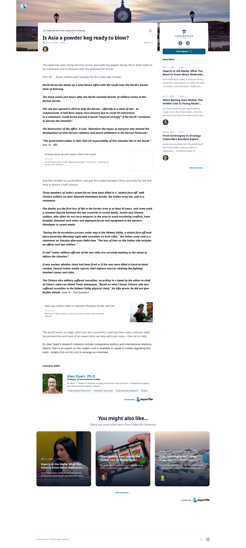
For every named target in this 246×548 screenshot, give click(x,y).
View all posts (123, 492)
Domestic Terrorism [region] (103, 390)
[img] (45, 49)
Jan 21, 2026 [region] (168, 96)
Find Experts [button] (182, 51)
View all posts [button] (197, 167)
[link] (45, 49)
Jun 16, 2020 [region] (52, 42)
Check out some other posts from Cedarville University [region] (123, 424)
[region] (98, 208)
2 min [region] (181, 131)
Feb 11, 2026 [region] (169, 67)
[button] (180, 43)
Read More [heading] (168, 59)
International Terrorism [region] (79, 390)
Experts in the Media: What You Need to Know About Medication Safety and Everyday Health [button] (183, 74)
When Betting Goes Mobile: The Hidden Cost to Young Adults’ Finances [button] (183, 103)
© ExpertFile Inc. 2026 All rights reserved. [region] (52, 539)
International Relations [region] (127, 390)
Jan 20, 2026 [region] (168, 131)
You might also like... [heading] (123, 418)
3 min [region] (62, 42)
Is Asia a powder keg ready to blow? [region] (86, 38)
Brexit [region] (144, 390)
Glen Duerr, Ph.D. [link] (81, 376)
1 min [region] (181, 67)
